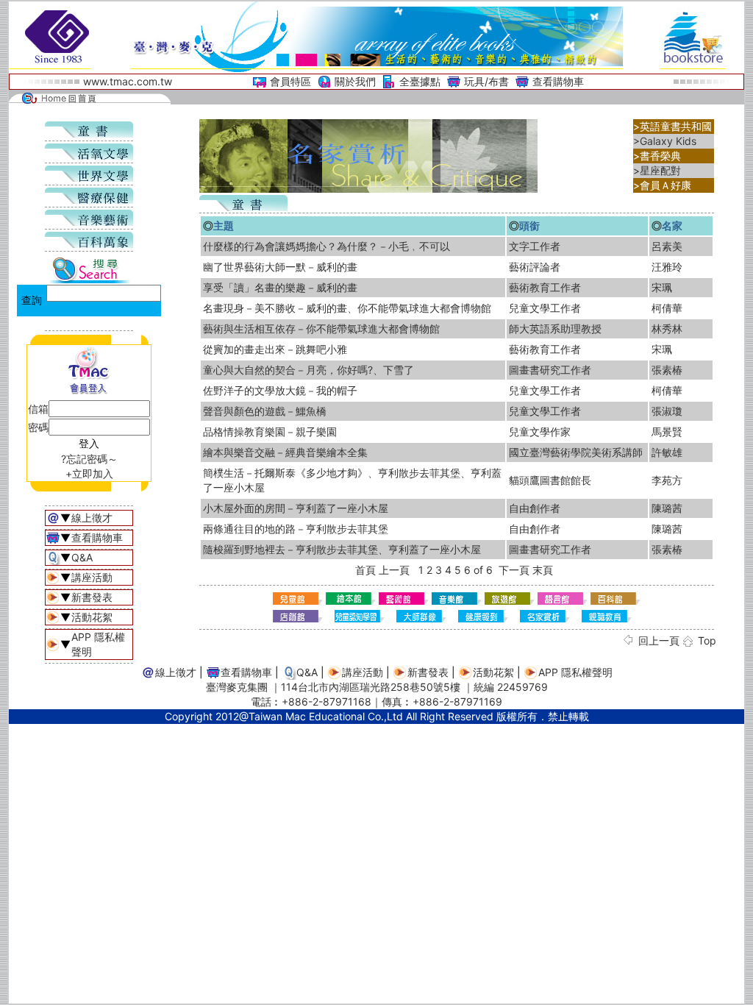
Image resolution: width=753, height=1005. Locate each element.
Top (707, 640)
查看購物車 (558, 81)
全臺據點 (419, 81)
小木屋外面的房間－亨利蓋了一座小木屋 (295, 508)
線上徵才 (92, 517)
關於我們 (355, 81)
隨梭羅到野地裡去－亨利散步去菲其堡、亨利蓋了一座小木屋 (342, 549)
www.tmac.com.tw (127, 81)
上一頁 (394, 570)
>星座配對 (657, 170)
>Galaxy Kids (664, 141)
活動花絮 (92, 617)
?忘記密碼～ (89, 458)
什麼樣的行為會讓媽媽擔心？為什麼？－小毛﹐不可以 (326, 246)
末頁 (542, 570)
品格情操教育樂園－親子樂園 (270, 431)
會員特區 (290, 81)
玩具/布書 (486, 81)
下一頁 (514, 570)
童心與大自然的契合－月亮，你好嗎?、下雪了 (308, 369)
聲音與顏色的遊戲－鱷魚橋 (264, 411)
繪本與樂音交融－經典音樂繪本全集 (285, 452)
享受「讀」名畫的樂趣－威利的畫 (280, 287)
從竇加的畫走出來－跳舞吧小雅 (275, 349)
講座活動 (92, 577)
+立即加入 (89, 473)
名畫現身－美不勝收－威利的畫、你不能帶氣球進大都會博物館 (347, 308)
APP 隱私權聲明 (575, 672)
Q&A (82, 557)
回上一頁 (658, 640)
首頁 (365, 570)
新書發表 (92, 597)
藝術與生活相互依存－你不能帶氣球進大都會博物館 (321, 328)
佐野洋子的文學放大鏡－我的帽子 (280, 390)
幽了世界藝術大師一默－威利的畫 (280, 266)
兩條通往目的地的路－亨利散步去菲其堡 (295, 528)
